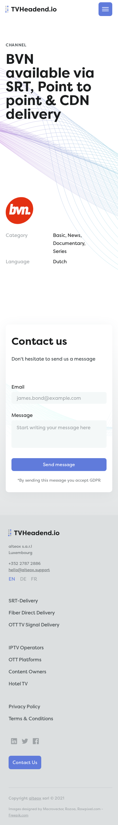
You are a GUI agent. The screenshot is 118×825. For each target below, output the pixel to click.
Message (22, 415)
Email (17, 386)
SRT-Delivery (23, 600)
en (12, 578)
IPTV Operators (26, 647)
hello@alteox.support (29, 569)
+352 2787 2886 (25, 563)
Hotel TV (18, 683)
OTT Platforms (25, 659)
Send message (59, 464)
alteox (35, 798)
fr (34, 578)
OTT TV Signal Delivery (34, 624)
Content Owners (27, 671)
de (23, 578)
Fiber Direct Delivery (32, 612)
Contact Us (25, 762)
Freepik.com (18, 815)
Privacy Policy (24, 706)
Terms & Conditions (31, 718)
